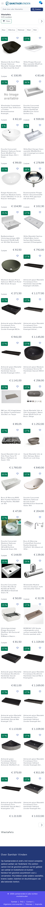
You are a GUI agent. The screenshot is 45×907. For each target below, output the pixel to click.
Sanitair (14, 902)
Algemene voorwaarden (13, 904)
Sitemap (29, 904)
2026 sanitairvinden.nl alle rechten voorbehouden (24, 895)
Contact (29, 902)
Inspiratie (38, 904)
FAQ (22, 902)
